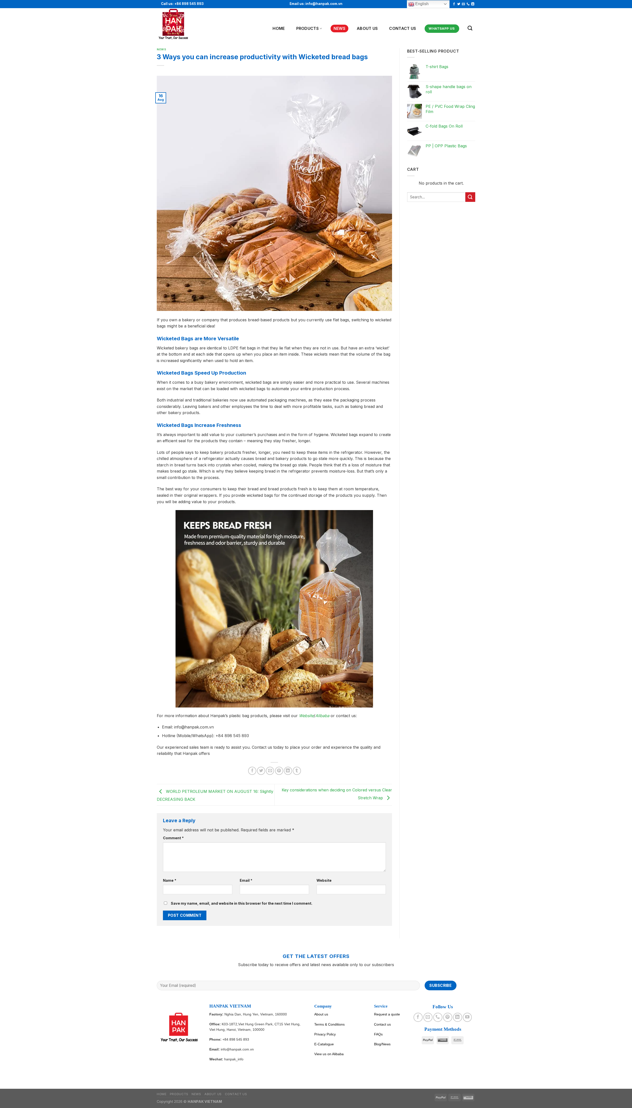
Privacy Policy (325, 1034)
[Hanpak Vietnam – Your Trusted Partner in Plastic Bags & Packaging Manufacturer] (181, 24)
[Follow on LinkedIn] (472, 4)
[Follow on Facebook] (454, 4)
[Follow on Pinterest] (447, 1017)
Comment (173, 838)
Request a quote (387, 1014)
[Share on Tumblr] (297, 771)
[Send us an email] (463, 4)
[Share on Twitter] (261, 771)
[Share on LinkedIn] (288, 771)
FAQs (378, 1034)
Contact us (402, 28)
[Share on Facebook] (252, 771)
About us (321, 1014)
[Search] (470, 28)
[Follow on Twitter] (458, 4)
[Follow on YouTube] (467, 1017)
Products (307, 28)
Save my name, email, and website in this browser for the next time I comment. (241, 903)
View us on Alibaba (329, 1054)
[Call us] (468, 4)
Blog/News (382, 1044)
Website (324, 880)
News (339, 28)
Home (279, 28)
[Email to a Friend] (270, 771)
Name (169, 880)
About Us (367, 28)
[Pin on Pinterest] (279, 771)
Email (246, 880)
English (421, 4)
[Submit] (470, 197)
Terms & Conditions (329, 1024)
